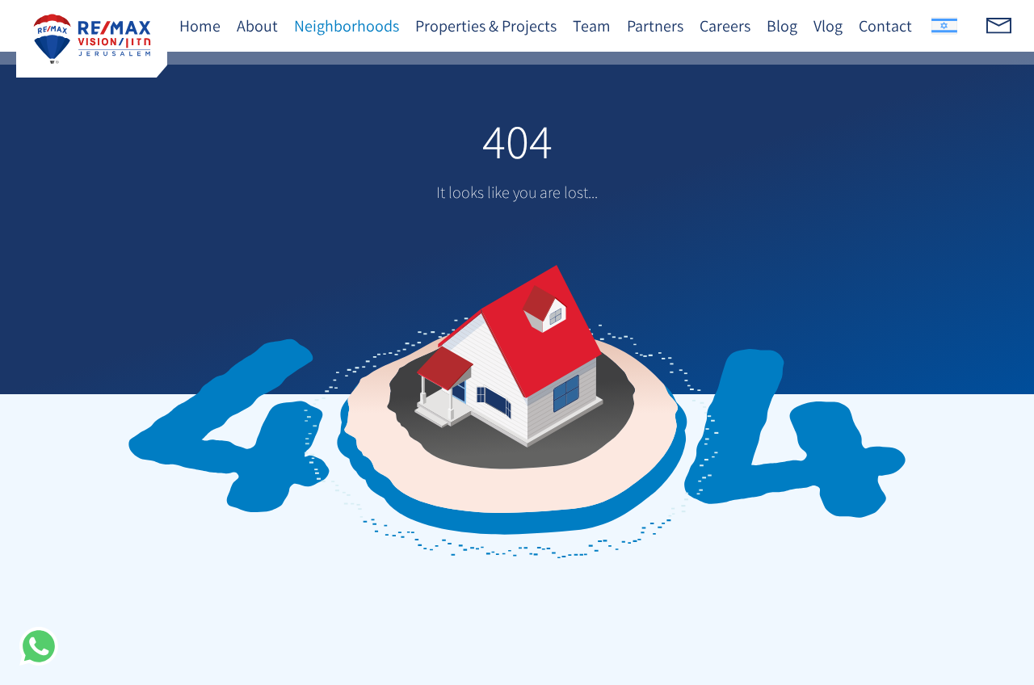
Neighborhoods (346, 25)
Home (200, 25)
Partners (655, 25)
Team (592, 25)
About (257, 25)
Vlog (828, 25)
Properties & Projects (486, 25)
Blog (782, 25)
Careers (725, 25)
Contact (885, 25)
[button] (38, 646)
